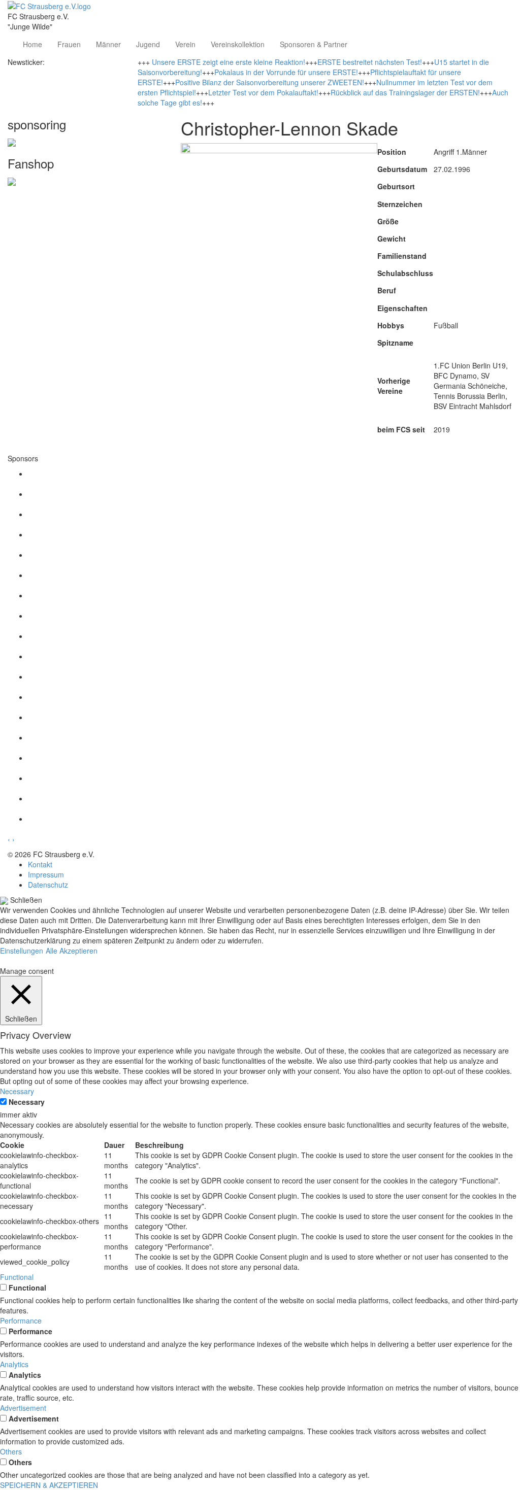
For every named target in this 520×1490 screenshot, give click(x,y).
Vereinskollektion (238, 44)
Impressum (46, 874)
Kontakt (40, 864)
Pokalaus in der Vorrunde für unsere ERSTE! (286, 72)
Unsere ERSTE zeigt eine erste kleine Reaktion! (228, 62)
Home (32, 44)
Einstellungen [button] (21, 950)
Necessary (27, 1102)
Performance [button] (21, 1320)
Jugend (148, 44)
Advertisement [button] (23, 1408)
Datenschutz (48, 884)
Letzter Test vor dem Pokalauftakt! (263, 92)
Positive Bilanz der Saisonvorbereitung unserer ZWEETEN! (269, 82)
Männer (108, 44)
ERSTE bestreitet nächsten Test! (369, 62)
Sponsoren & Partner (313, 44)
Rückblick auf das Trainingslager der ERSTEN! (405, 92)
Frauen (69, 44)
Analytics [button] (14, 1364)
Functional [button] (17, 1277)
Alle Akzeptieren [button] (72, 950)
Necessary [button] (17, 1091)
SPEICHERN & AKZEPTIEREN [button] (49, 1485)
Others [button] (11, 1451)
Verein (185, 44)
